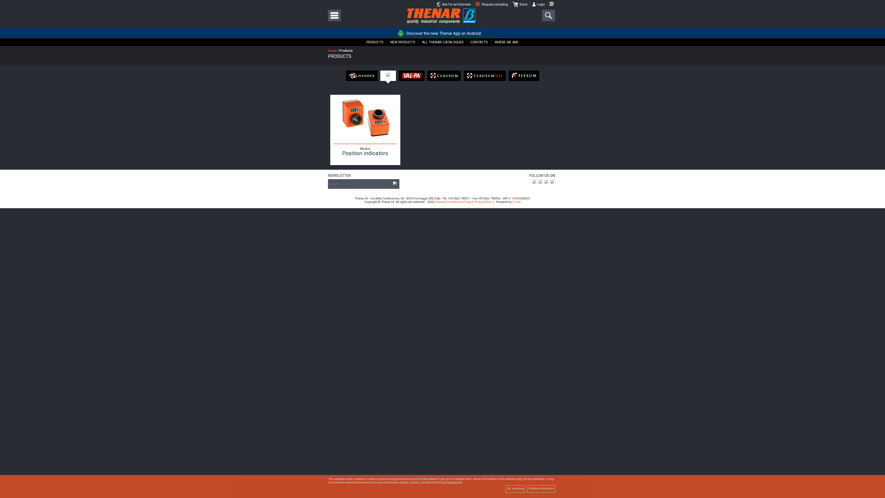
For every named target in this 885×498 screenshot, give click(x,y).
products (346, 50)
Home (332, 50)
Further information (541, 488)
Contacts (479, 42)
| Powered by (507, 202)
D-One (516, 202)
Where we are (507, 42)
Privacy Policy (483, 202)
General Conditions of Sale (453, 202)
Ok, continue (515, 488)
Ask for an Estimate (456, 4)
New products (402, 42)
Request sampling (494, 4)
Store (523, 4)
